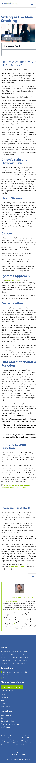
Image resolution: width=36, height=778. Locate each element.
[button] (32, 4)
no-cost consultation (16, 567)
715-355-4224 (18, 624)
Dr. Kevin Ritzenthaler (10, 601)
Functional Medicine (12, 280)
